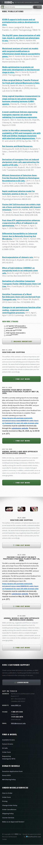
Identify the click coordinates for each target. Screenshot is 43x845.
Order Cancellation (9, 809)
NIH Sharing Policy (9, 779)
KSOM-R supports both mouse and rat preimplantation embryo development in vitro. (20, 22)
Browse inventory (23, 341)
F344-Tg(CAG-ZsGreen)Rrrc (16, 333)
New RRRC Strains (10, 321)
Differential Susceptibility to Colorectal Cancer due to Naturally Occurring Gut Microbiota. (19, 236)
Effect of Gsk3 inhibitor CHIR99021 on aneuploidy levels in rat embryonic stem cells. (20, 270)
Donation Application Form (12, 771)
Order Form (6, 752)
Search (39, 7)
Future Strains (7, 744)
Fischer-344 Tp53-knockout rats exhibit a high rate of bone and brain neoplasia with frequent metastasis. (21, 207)
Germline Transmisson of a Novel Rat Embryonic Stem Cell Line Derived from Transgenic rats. (21, 297)
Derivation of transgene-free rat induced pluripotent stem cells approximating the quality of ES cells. (20, 162)
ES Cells (5, 748)
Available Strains (8, 740)
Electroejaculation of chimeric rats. (17, 257)
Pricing (4, 801)
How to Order (7, 793)
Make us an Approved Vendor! (13, 822)
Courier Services (8, 818)
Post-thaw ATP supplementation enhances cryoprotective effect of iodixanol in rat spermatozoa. (21, 223)
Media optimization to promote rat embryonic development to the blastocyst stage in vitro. (21, 70)
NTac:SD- (14, 330)
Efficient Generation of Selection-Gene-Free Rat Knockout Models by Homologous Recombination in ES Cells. (20, 178)
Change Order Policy (9, 805)
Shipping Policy (8, 813)
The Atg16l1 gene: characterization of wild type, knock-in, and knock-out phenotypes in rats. (21, 38)
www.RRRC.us (16, 705)
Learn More (23, 682)
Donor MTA (6, 775)
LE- (16, 328)
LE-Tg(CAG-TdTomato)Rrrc (16, 326)
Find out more (23, 379)
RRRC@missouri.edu (18, 723)
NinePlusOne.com (34, 837)
